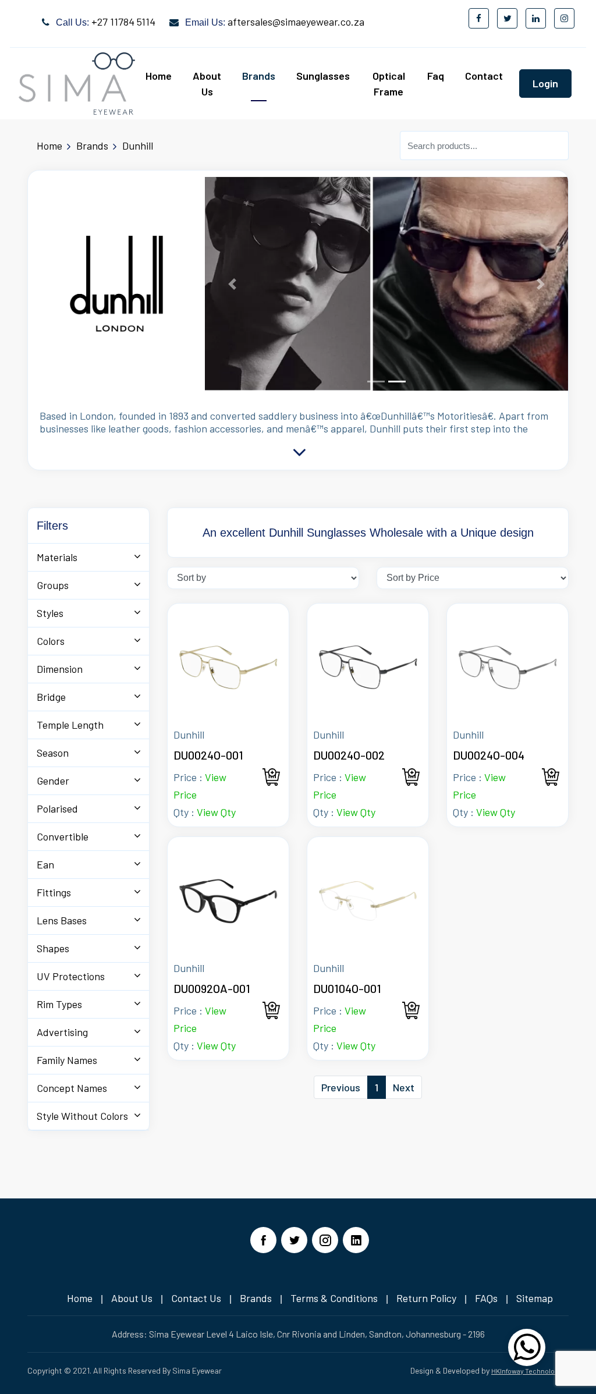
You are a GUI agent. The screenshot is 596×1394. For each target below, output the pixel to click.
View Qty (216, 812)
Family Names (67, 1060)
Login (545, 83)
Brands (258, 75)
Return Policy (426, 1298)
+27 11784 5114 (123, 21)
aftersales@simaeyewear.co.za (296, 21)
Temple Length (70, 724)
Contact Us (196, 1298)
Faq (435, 75)
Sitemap (534, 1298)
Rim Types (59, 1004)
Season (53, 752)
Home (159, 75)
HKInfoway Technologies (530, 1371)
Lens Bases (62, 920)
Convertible (62, 836)
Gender (53, 780)
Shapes (53, 948)
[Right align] (526, 1354)
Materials (57, 557)
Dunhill (137, 145)
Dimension (60, 668)
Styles (50, 612)
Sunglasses (323, 75)
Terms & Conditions (334, 1298)
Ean (45, 864)
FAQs (486, 1298)
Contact (484, 75)
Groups (53, 585)
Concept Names (72, 1087)
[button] (232, 284)
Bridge (51, 696)
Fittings (54, 892)
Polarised (57, 808)
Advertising (62, 1032)
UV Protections (71, 976)
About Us (207, 83)
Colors (51, 640)
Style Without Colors (82, 1115)
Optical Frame (388, 83)
